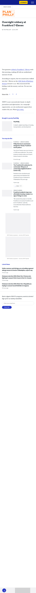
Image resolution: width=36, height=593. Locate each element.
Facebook (9, 94)
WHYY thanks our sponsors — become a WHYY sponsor (18, 235)
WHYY (6, 2)
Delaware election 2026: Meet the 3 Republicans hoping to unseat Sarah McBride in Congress (16, 285)
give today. (20, 109)
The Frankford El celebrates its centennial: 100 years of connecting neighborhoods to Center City (22, 167)
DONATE (24, 2)
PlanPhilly (16, 122)
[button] (4, 590)
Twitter (13, 94)
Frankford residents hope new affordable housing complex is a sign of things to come (23, 194)
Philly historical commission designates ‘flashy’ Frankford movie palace (22, 145)
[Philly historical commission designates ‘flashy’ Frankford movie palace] (7, 146)
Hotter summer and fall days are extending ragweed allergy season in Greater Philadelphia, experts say (17, 269)
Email (16, 94)
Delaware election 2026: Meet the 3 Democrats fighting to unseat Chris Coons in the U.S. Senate (16, 277)
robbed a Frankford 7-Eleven (20, 69)
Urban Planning (7, 6)
